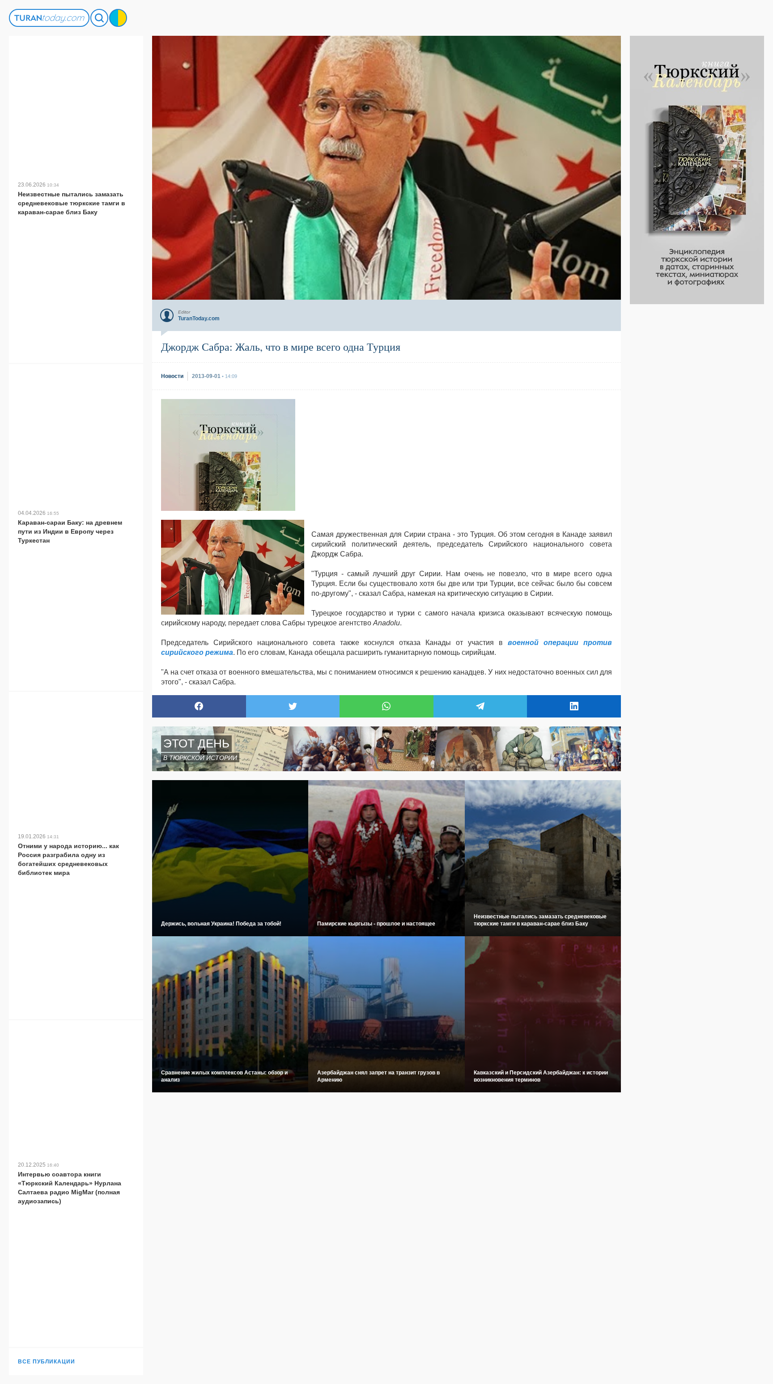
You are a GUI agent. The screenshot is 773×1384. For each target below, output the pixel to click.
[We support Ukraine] (118, 18)
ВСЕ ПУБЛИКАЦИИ (46, 1362)
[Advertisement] (697, 438)
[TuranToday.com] (49, 18)
